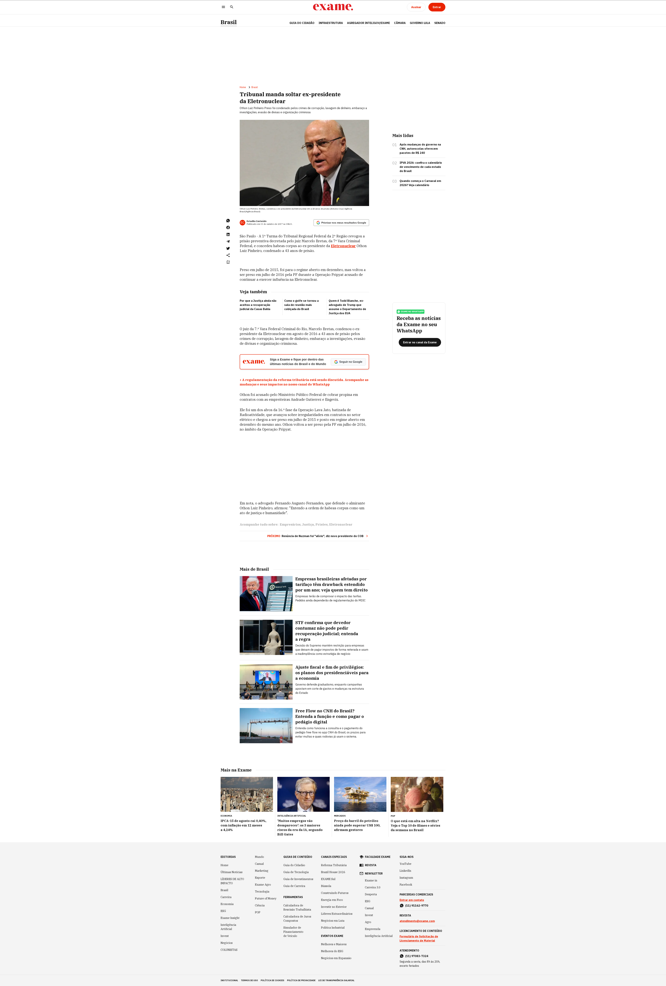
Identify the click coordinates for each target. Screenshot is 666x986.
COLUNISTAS (229, 949)
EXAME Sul (328, 879)
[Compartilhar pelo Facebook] (228, 227)
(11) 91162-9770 (416, 905)
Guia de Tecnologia (296, 872)
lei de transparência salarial (336, 980)
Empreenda (372, 929)
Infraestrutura (331, 23)
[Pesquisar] (231, 7)
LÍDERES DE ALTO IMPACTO (232, 881)
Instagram (406, 877)
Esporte (260, 877)
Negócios (227, 943)
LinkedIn (405, 870)
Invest (225, 936)
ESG (223, 911)
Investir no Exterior (334, 906)
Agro (368, 922)
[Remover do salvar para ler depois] (228, 262)
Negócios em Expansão (336, 958)
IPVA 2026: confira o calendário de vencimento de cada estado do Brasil (421, 167)
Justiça (308, 524)
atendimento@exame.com (417, 921)
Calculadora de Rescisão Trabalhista (297, 907)
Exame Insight (230, 918)
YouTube (405, 863)
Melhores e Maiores (334, 944)
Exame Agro (263, 884)
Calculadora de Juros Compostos (297, 918)
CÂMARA (400, 23)
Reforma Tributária (334, 865)
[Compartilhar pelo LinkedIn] (228, 234)
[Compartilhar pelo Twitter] (228, 248)
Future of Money (265, 898)
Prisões (321, 524)
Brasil (229, 22)
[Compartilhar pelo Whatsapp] (228, 220)
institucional (229, 980)
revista (370, 865)
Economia (227, 904)
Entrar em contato (412, 900)
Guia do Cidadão (301, 23)
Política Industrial (333, 927)
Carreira (226, 897)
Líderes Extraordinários (336, 913)
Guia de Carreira (294, 886)
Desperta (371, 894)
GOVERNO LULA (420, 23)
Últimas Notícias (231, 872)
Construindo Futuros (334, 893)
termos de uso (249, 980)
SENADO (439, 23)
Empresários (290, 524)
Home (243, 87)
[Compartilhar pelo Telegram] (228, 241)
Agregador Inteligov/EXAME (368, 23)
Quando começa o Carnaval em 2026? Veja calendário (420, 183)
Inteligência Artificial (228, 927)
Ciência (260, 905)
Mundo (259, 857)
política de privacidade (301, 980)
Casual (259, 863)
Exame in (371, 880)
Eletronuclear (343, 245)
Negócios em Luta (332, 920)
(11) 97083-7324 (416, 956)
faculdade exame (377, 857)
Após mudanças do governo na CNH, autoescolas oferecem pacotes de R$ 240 (420, 149)
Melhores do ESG (332, 951)
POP (257, 912)
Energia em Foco (332, 900)
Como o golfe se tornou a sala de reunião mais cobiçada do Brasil (301, 305)
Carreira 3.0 (373, 887)
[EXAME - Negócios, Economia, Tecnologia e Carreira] (333, 7)
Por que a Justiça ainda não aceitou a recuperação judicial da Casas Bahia (258, 305)
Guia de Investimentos (298, 879)
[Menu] (223, 7)
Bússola (326, 886)
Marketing (261, 870)
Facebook (406, 884)
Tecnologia (262, 891)
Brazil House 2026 (333, 872)
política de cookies (272, 980)
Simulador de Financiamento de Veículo (293, 932)
